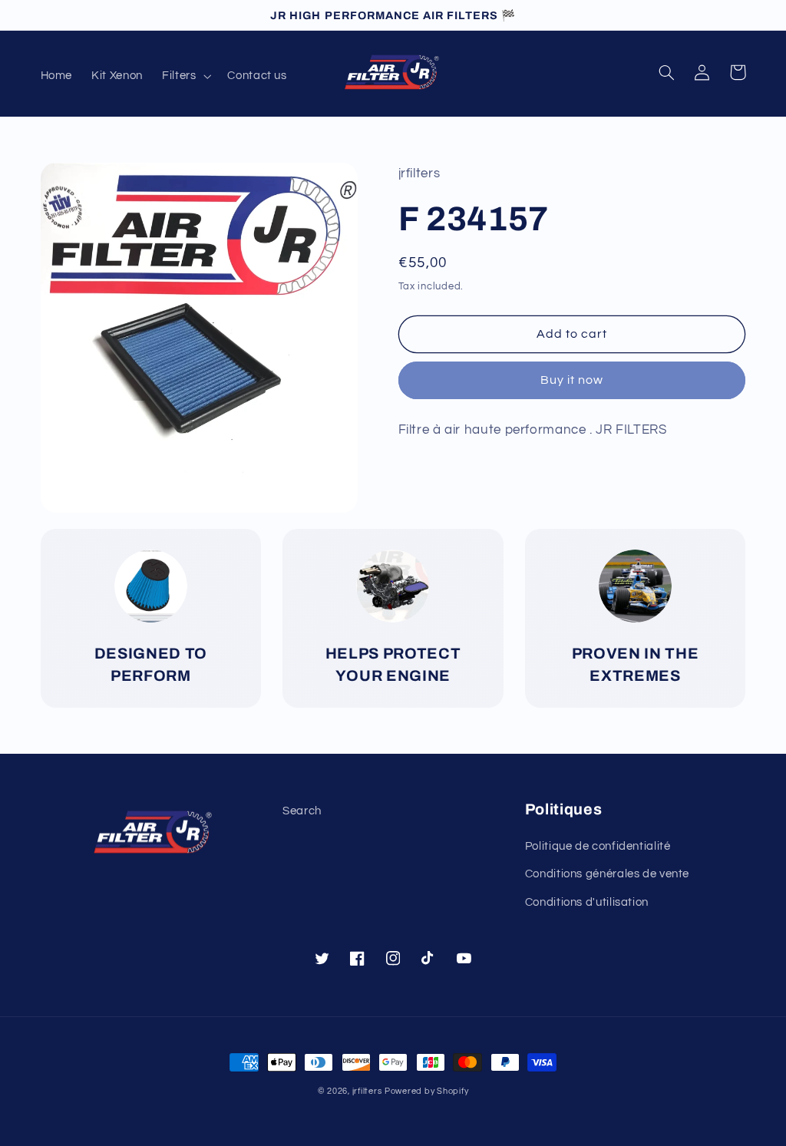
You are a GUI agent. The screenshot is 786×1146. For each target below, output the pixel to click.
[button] (184, 76)
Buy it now (572, 380)
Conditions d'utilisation (587, 902)
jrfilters (367, 1091)
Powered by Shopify (426, 1091)
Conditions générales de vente (607, 874)
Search (302, 811)
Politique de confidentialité (598, 846)
